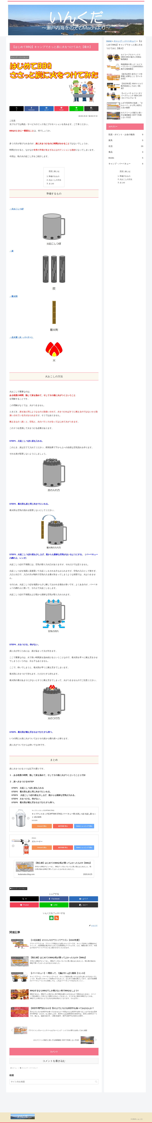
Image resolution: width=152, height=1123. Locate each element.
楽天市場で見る (63, 826)
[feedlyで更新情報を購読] (51, 918)
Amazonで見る (42, 826)
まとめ (51, 184)
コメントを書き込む (54, 1061)
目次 (51, 171)
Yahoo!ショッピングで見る (84, 826)
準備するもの (54, 176)
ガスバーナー (37, 841)
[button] (91, 108)
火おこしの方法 (55, 180)
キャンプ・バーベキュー (19, 888)
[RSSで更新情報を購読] (56, 918)
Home (109, 41)
